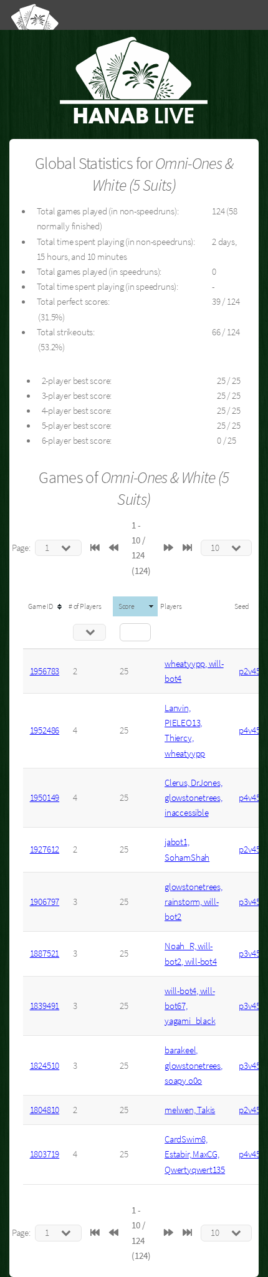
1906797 (44, 901)
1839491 (44, 1006)
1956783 (44, 671)
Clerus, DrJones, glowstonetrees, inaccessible (194, 797)
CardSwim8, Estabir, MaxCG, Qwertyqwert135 (195, 1154)
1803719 (44, 1154)
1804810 (44, 1110)
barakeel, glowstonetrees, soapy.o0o (194, 1065)
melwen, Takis (190, 1110)
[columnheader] (44, 606)
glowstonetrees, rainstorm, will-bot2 (194, 901)
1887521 (44, 953)
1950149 (44, 797)
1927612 (44, 849)
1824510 (44, 1065)
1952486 (44, 730)
